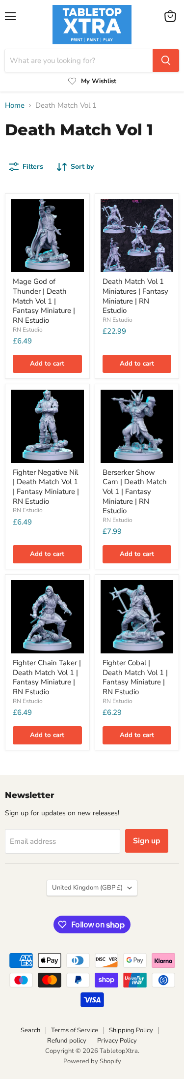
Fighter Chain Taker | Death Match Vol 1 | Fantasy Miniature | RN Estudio (47, 677)
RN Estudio (28, 330)
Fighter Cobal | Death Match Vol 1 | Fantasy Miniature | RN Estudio (135, 677)
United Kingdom (87, 887)
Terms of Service (74, 1030)
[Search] (166, 60)
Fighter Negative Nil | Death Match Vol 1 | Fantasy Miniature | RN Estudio (46, 486)
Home (15, 105)
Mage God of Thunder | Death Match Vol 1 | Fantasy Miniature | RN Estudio (44, 301)
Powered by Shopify (92, 1061)
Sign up (146, 840)
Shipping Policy (131, 1030)
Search (30, 1030)
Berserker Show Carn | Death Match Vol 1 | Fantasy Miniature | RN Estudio (135, 491)
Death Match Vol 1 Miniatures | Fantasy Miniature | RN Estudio (135, 296)
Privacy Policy (117, 1040)
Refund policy (66, 1040)
